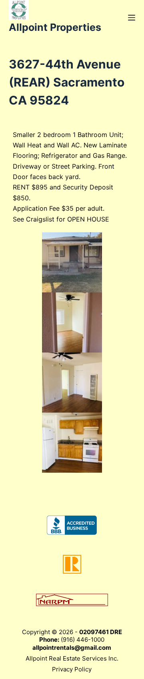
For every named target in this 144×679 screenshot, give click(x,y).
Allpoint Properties (55, 27)
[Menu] (131, 17)
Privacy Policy (72, 669)
